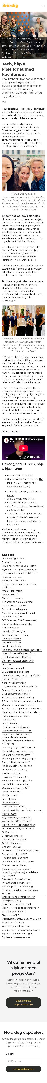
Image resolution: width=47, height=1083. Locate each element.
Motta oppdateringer (23, 1069)
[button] (43, 6)
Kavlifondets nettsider (27, 425)
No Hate (28, 475)
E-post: (10, 1054)
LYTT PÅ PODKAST (12, 432)
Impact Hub (28, 499)
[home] (10, 6)
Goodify (32, 502)
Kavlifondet (8, 294)
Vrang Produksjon (32, 294)
